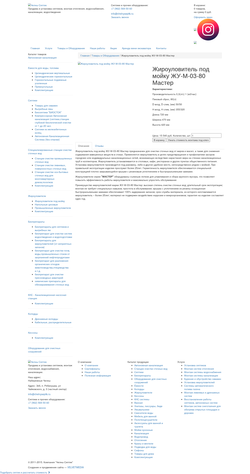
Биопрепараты (142, 375)
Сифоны (139, 450)
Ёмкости (139, 385)
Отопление (140, 440)
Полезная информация (98, 375)
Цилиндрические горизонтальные (53, 76)
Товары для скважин (46, 105)
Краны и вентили (143, 443)
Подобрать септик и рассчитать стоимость (24, 472)
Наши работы (97, 48)
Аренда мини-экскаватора (136, 48)
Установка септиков (195, 365)
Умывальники (141, 409)
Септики (139, 372)
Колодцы (139, 389)
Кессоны (139, 395)
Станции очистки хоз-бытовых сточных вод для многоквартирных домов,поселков (51, 177)
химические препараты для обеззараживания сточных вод (52, 282)
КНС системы (141, 399)
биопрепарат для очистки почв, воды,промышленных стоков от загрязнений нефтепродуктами (52, 254)
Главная (35, 48)
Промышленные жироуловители (53, 207)
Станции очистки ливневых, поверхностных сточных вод (50, 166)
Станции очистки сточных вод (150, 368)
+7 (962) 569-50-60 (121, 8)
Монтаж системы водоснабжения (202, 372)
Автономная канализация (42, 57)
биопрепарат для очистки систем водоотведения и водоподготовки (53, 235)
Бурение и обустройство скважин (202, 378)
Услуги (48, 48)
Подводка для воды (145, 446)
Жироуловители (143, 392)
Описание (83, 145)
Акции (113, 48)
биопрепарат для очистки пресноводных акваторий (49, 276)
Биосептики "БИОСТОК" (48, 112)
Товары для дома (144, 453)
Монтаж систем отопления (199, 368)
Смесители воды (143, 412)
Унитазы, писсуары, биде (148, 406)
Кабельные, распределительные (53, 322)
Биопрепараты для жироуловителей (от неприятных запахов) (53, 244)
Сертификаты (92, 368)
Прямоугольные (44, 86)
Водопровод (141, 436)
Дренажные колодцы (46, 318)
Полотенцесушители (145, 419)
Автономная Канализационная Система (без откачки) (52, 137)
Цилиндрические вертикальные (52, 73)
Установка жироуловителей (199, 382)
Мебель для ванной (145, 416)
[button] (112, 63)
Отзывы (99, 145)
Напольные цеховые (46, 204)
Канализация (141, 433)
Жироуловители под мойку (50, 201)
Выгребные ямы (44, 109)
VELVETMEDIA (75, 467)
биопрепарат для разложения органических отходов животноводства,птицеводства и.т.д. (52, 266)
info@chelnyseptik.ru (122, 13)
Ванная (138, 402)
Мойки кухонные (143, 429)
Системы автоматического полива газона (199, 387)
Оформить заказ (203, 17)
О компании (91, 365)
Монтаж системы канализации (201, 375)
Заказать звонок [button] (120, 17)
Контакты (161, 48)
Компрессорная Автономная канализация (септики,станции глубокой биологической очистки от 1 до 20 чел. (53, 121)
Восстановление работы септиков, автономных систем (201, 400)
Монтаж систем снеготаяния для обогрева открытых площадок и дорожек (202, 409)
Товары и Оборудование (71, 48)
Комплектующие (44, 90)
